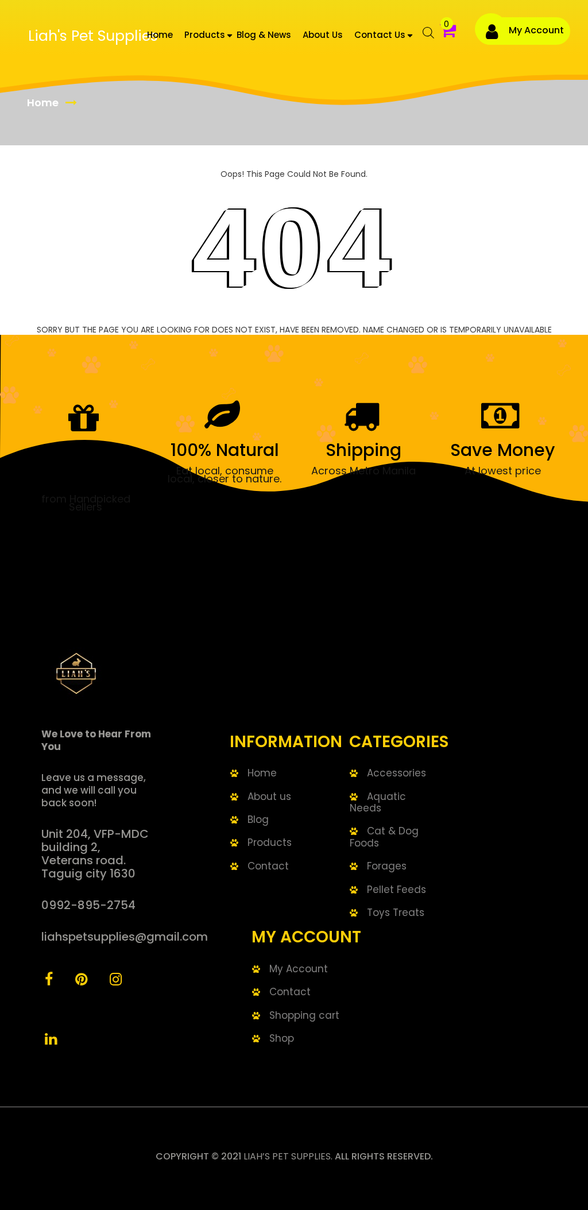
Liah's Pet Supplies (93, 36)
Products (204, 35)
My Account (536, 30)
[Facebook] (49, 981)
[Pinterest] (81, 981)
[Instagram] (116, 981)
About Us (323, 35)
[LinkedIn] (51, 1040)
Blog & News (264, 35)
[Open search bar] (422, 37)
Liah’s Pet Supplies (287, 1156)
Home (160, 35)
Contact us (379, 35)
